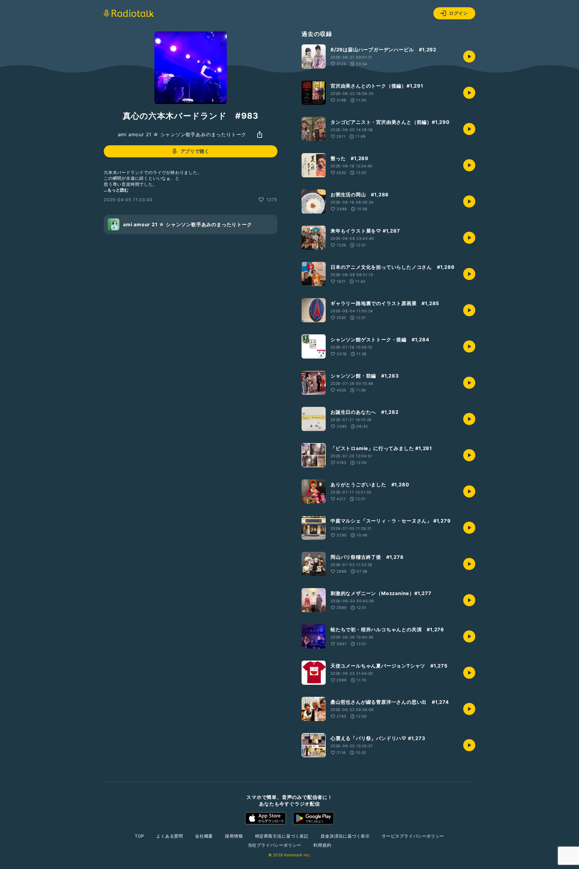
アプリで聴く (195, 151)
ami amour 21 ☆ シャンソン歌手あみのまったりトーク (182, 134)
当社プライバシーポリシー (275, 845)
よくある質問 (169, 835)
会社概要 (204, 835)
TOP (139, 835)
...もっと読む (116, 189)
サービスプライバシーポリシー (413, 835)
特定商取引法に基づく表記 (282, 835)
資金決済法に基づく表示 (345, 835)
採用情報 (234, 835)
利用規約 (322, 845)
